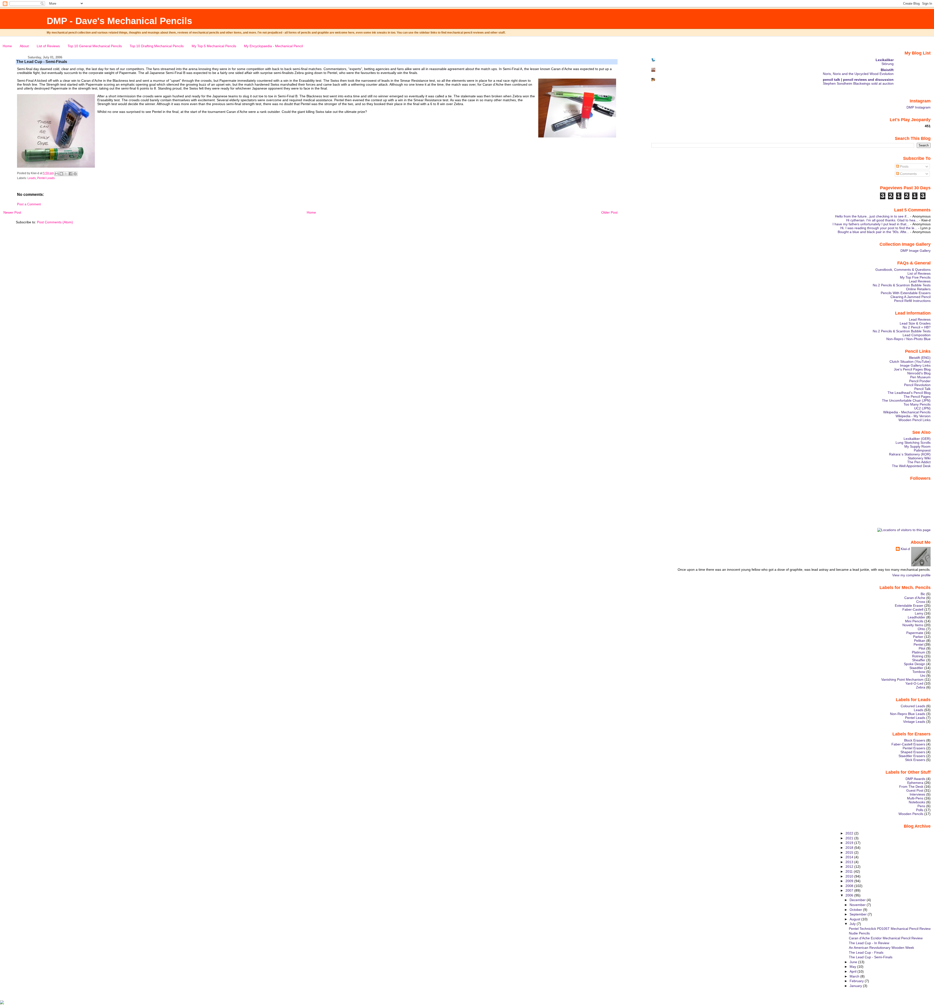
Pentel (918, 644)
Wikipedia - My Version (913, 416)
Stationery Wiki (919, 458)
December (858, 900)
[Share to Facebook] (70, 173)
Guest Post (914, 790)
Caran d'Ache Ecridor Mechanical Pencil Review (886, 938)
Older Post (609, 212)
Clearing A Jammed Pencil (910, 297)
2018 (849, 848)
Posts (903, 166)
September (859, 914)
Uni (922, 676)
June (854, 962)
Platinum (918, 652)
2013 (849, 862)
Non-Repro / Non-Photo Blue (908, 339)
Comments (908, 174)
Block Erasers (914, 740)
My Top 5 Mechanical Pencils (214, 46)
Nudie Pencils (859, 933)
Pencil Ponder (920, 381)
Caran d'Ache (914, 598)
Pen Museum (920, 377)
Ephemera (915, 783)
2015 (849, 852)
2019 (849, 843)
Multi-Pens (915, 798)
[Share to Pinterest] (75, 173)
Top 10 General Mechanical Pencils (95, 46)
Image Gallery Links (915, 365)
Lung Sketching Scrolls (913, 442)
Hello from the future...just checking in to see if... (872, 216)
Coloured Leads (913, 706)
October (856, 910)
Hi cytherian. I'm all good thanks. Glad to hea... (882, 220)
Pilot (922, 648)
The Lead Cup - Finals (866, 952)
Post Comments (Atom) (55, 222)
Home (7, 46)
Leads (31, 178)
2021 (849, 838)
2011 (849, 871)
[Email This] (56, 173)
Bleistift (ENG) (920, 358)
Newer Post (12, 212)
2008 (849, 886)
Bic (923, 594)
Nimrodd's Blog (919, 373)
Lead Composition (917, 335)
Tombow (918, 672)
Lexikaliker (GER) (917, 439)
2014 (849, 857)
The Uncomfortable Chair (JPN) (906, 400)
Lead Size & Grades (915, 323)
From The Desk (911, 786)
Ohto (921, 629)
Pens (921, 806)
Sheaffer (918, 660)
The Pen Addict (919, 462)
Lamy (919, 613)
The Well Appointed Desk (911, 466)
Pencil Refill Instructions (912, 301)
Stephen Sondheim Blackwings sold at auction (858, 83)
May (853, 967)
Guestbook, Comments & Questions (903, 270)
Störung (887, 64)
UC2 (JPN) (922, 408)
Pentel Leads (46, 178)
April (853, 971)
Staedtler (916, 668)
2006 (849, 895)
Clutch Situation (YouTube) (910, 361)
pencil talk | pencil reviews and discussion (858, 79)
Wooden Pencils (910, 814)
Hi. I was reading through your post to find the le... (878, 228)
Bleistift (887, 70)
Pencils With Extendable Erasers (906, 293)
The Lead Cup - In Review (869, 943)
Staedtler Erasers (911, 756)
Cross (920, 602)
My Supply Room (917, 446)
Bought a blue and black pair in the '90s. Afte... (873, 232)
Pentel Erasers (914, 748)
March (855, 976)
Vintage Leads (914, 722)
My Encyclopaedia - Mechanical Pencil (273, 46)
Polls (919, 810)
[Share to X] (65, 173)
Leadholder (916, 617)
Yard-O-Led (914, 683)
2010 (849, 876)
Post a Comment (29, 204)
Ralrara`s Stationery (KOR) (910, 454)
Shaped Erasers (912, 752)
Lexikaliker (885, 60)
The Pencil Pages (917, 396)
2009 (849, 881)
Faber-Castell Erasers (908, 744)
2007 (849, 890)
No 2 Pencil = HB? (917, 327)
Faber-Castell (912, 609)
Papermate (914, 633)
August (855, 919)
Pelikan (919, 641)
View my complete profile (911, 575)
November (858, 905)
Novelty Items (912, 625)
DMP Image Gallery (915, 251)
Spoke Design (914, 664)
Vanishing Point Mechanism (902, 679)
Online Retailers (918, 289)
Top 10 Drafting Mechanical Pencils (157, 46)
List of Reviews (48, 46)
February (857, 981)
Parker (918, 637)
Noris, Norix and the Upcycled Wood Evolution (858, 74)
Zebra (920, 687)
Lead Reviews (920, 281)
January (856, 986)
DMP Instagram (919, 107)
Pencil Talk (922, 389)
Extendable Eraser (909, 605)
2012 (849, 867)
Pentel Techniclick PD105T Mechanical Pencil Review (890, 929)
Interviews (917, 794)
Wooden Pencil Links (914, 420)
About (24, 46)
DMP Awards (915, 779)
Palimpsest (922, 450)
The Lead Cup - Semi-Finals (41, 62)
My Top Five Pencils (915, 277)
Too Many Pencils (917, 404)
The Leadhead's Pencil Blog (909, 393)
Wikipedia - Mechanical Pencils (907, 412)
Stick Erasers (915, 760)
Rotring (917, 656)
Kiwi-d (905, 549)
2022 (849, 833)
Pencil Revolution (917, 385)
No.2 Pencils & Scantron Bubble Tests (902, 285)
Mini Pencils (914, 621)
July (853, 924)
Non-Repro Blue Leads (907, 714)
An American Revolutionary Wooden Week (881, 948)
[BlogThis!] (61, 173)
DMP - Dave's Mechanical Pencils (119, 21)
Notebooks (917, 802)
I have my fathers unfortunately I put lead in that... (871, 224)
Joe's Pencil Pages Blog (912, 369)
